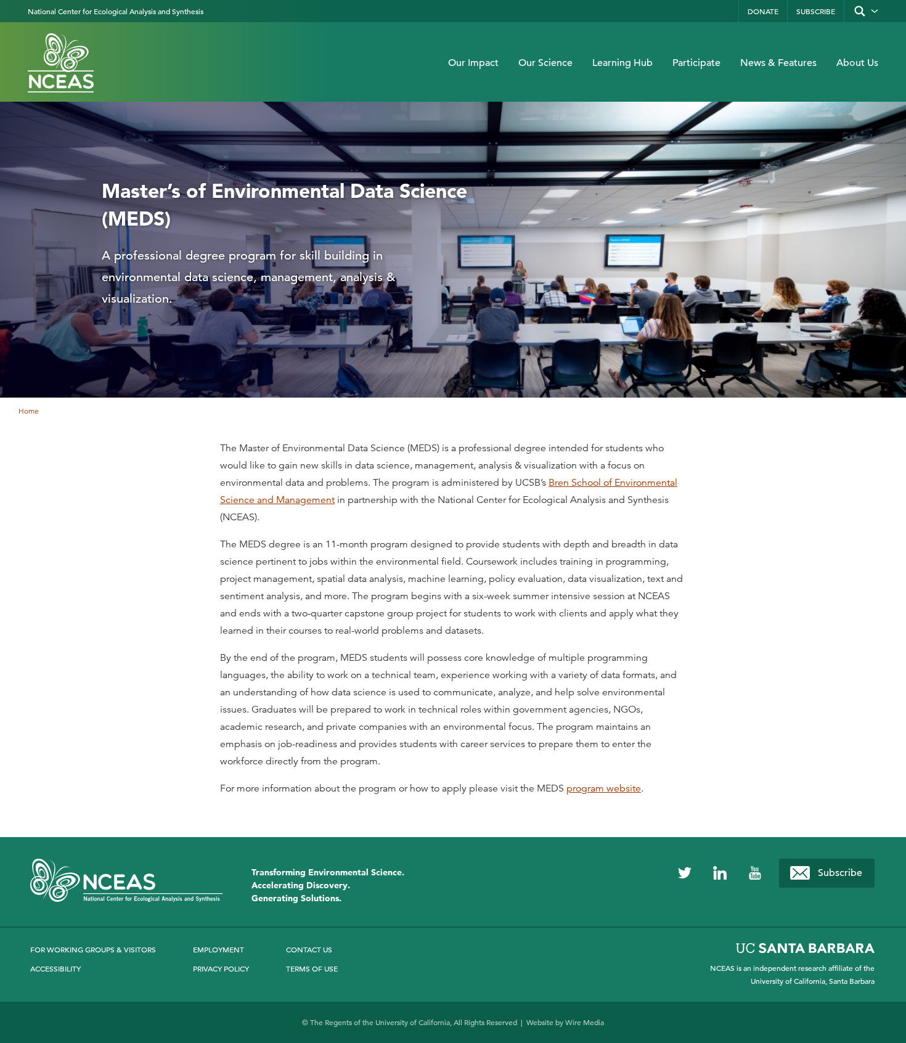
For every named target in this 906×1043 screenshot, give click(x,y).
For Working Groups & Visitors (93, 949)
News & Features (778, 63)
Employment (218, 949)
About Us (857, 63)
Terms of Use (312, 968)
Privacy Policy (221, 968)
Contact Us (309, 949)
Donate (763, 11)
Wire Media (584, 1022)
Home (28, 410)
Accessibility (55, 968)
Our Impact (473, 63)
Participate (696, 63)
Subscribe (815, 11)
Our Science (545, 63)
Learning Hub (622, 63)
